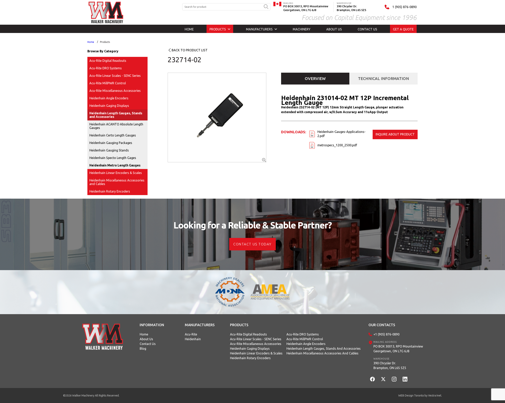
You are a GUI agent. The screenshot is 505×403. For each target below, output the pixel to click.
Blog (143, 348)
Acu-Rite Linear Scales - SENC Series (115, 75)
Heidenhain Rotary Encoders (109, 191)
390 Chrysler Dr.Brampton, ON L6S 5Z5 (389, 365)
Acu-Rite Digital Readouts (107, 60)
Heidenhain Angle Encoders (108, 98)
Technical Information (383, 78)
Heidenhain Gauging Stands (109, 150)
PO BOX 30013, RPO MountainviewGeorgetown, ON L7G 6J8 (398, 349)
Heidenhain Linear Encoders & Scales (115, 173)
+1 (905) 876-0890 (386, 334)
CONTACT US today (252, 244)
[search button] (266, 7)
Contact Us (148, 344)
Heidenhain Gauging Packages (110, 143)
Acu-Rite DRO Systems (105, 68)
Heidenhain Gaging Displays (109, 105)
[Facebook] (372, 379)
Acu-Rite (191, 334)
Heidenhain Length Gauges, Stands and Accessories (115, 114)
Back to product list (190, 50)
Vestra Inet (434, 395)
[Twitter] (383, 379)
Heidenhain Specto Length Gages (112, 158)
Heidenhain (193, 339)
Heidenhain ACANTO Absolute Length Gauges (116, 126)
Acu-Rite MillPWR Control (107, 83)
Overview (315, 78)
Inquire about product (395, 134)
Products (105, 42)
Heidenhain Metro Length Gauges (114, 165)
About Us (146, 339)
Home (90, 42)
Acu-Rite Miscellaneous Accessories (115, 90)
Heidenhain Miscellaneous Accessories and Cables (116, 182)
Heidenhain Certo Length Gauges (112, 135)
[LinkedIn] (405, 379)
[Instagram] (394, 379)
